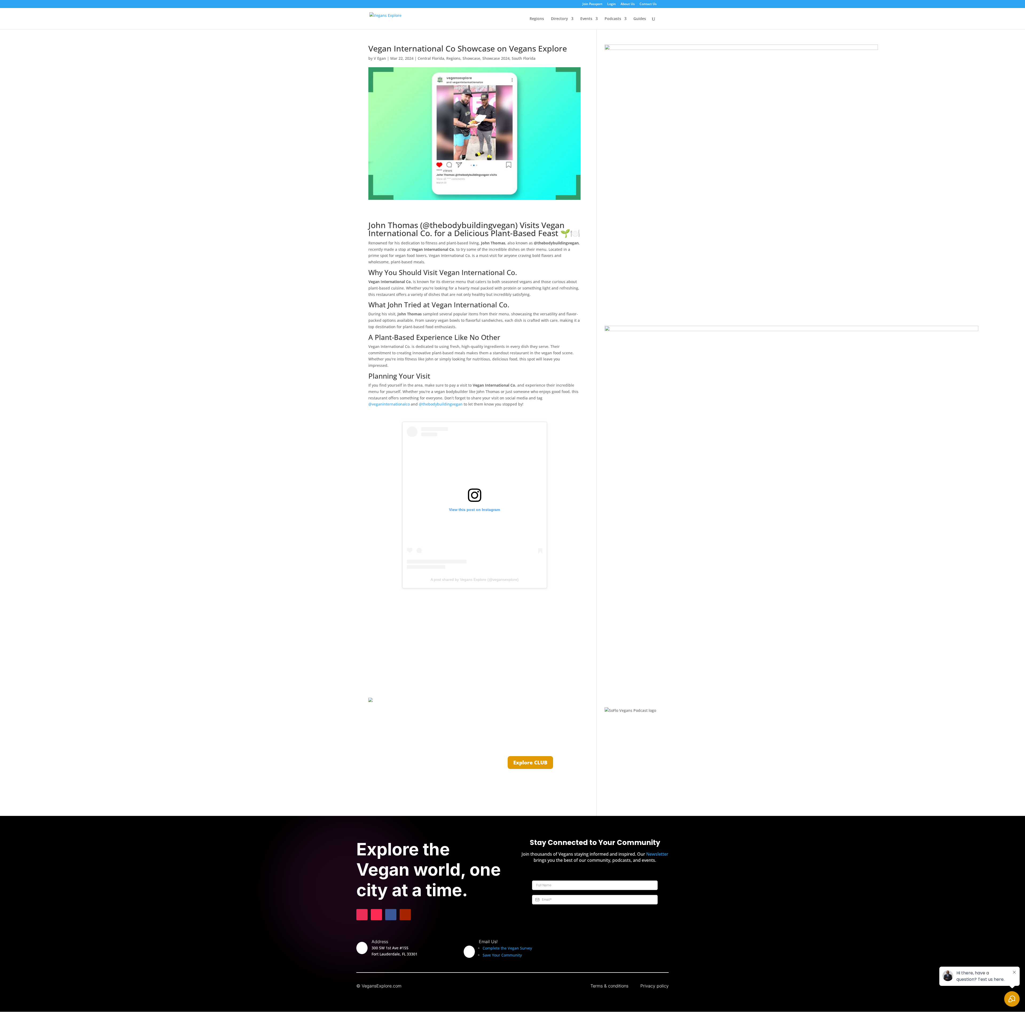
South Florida (523, 58)
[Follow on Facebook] (390, 914)
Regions (537, 19)
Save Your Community (502, 955)
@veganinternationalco (389, 404)
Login (611, 4)
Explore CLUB (530, 762)
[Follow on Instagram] (362, 914)
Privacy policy (654, 986)
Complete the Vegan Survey (507, 948)
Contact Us (648, 4)
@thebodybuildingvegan (441, 404)
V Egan (380, 58)
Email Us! (488, 941)
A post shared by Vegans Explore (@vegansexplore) (475, 579)
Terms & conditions (609, 986)
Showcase (471, 58)
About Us (628, 4)
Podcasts (613, 19)
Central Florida (431, 58)
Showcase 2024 (496, 58)
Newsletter (657, 854)
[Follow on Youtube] (405, 914)
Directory (559, 19)
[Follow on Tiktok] (376, 914)
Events (586, 19)
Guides (639, 19)
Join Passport (592, 4)
